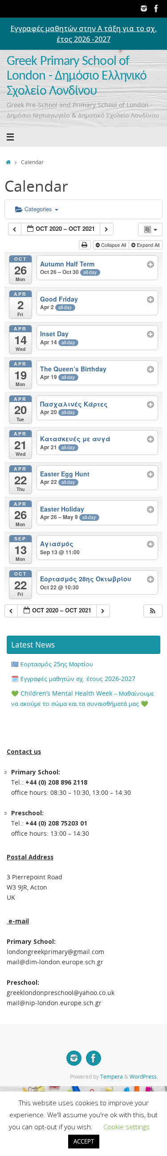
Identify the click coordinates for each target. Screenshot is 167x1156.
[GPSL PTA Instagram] (144, 8)
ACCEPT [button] (83, 1141)
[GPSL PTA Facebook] (156, 8)
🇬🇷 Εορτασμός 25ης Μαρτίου (52, 664)
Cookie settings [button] (126, 1126)
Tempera (111, 1076)
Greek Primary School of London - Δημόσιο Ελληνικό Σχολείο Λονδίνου (77, 76)
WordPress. (144, 1076)
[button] (153, 611)
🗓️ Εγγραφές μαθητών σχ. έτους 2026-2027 (73, 679)
